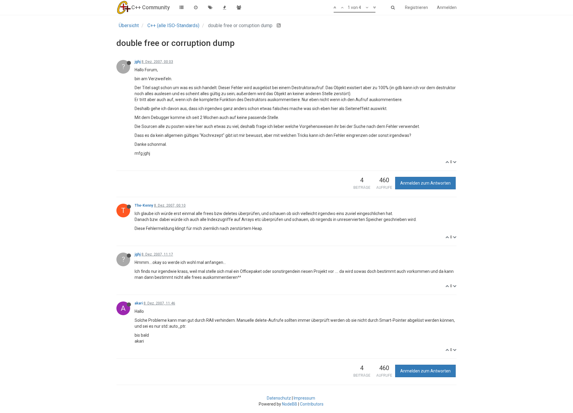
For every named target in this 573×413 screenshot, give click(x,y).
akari (139, 303)
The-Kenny (144, 205)
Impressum (304, 398)
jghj (138, 62)
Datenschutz (279, 398)
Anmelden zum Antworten (425, 183)
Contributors (312, 404)
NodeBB (289, 404)
